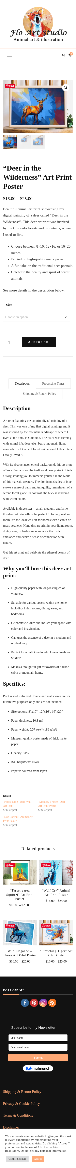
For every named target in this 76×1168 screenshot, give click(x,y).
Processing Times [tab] (53, 383)
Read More (12, 1150)
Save (11, 85)
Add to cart (39, 342)
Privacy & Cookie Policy (21, 1104)
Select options (20, 874)
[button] (65, 87)
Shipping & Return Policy (22, 1092)
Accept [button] (38, 1158)
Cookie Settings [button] (17, 1158)
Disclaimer (11, 1127)
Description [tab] (22, 383)
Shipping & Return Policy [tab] (39, 393)
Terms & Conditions (18, 1115)
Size (9, 305)
